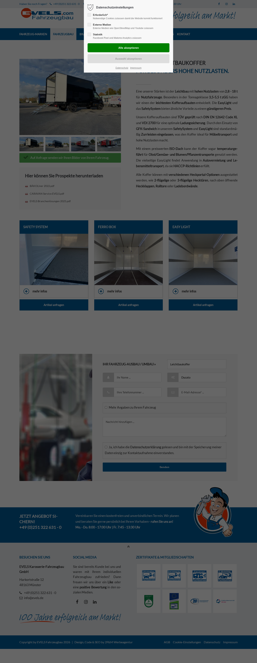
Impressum (135, 68)
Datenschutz (122, 68)
